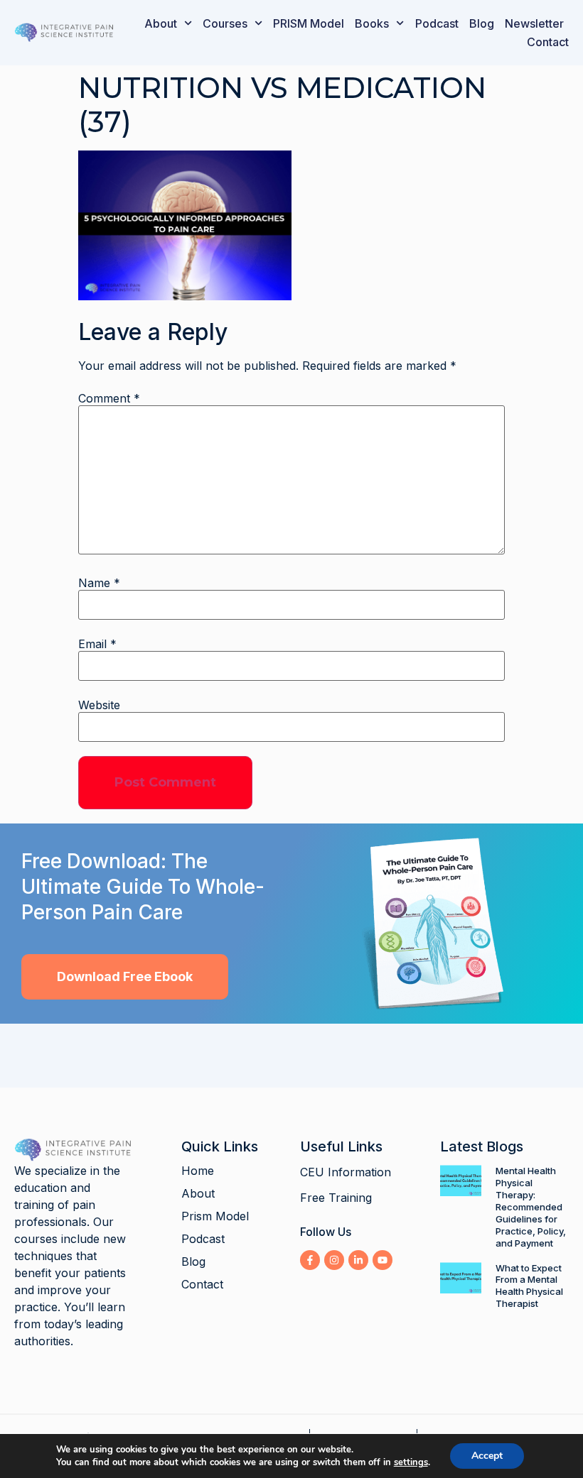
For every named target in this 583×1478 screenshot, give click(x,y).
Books (372, 23)
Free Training (336, 1197)
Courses (225, 23)
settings (411, 1462)
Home (197, 1171)
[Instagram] (334, 1260)
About (160, 23)
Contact (548, 42)
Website (99, 705)
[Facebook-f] (310, 1260)
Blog (481, 23)
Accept (487, 1455)
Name (99, 583)
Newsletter (534, 23)
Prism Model (215, 1216)
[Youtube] (382, 1260)
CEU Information (345, 1172)
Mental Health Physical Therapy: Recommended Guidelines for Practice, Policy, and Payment (531, 1206)
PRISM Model (308, 23)
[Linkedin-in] (358, 1260)
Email (97, 644)
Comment (109, 398)
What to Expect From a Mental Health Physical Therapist (529, 1286)
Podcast (437, 23)
